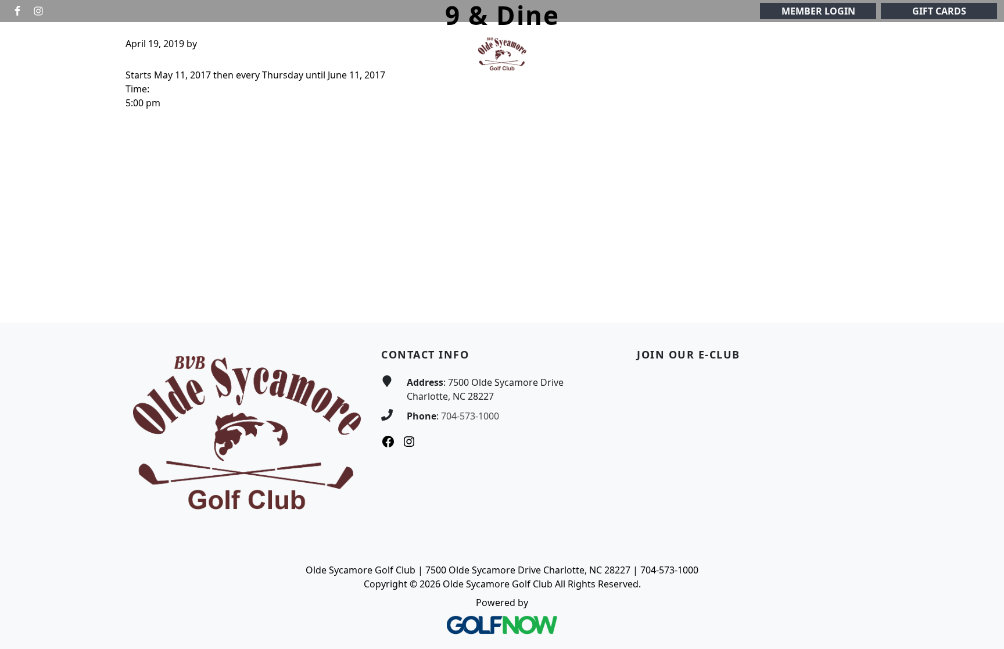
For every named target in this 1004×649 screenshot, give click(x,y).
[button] (210, 54)
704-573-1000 (470, 416)
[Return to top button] (981, 300)
